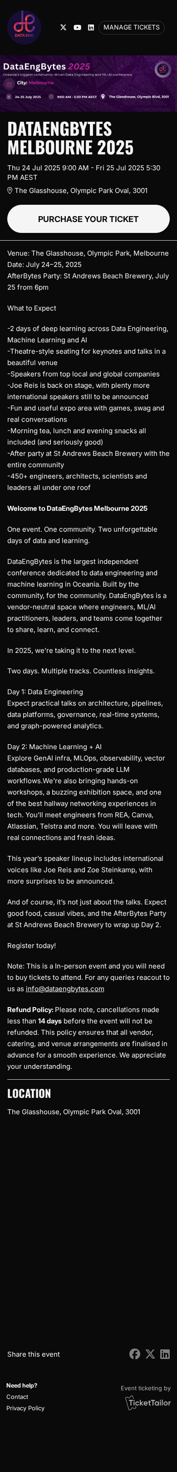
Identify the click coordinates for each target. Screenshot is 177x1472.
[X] (63, 27)
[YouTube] (77, 27)
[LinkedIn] (91, 27)
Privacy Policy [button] (25, 1408)
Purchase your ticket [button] (88, 219)
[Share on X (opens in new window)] (150, 1354)
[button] (24, 1397)
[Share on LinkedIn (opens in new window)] (165, 1354)
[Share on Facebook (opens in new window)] (134, 1354)
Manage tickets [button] (131, 27)
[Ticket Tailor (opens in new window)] (148, 1402)
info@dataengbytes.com (65, 988)
